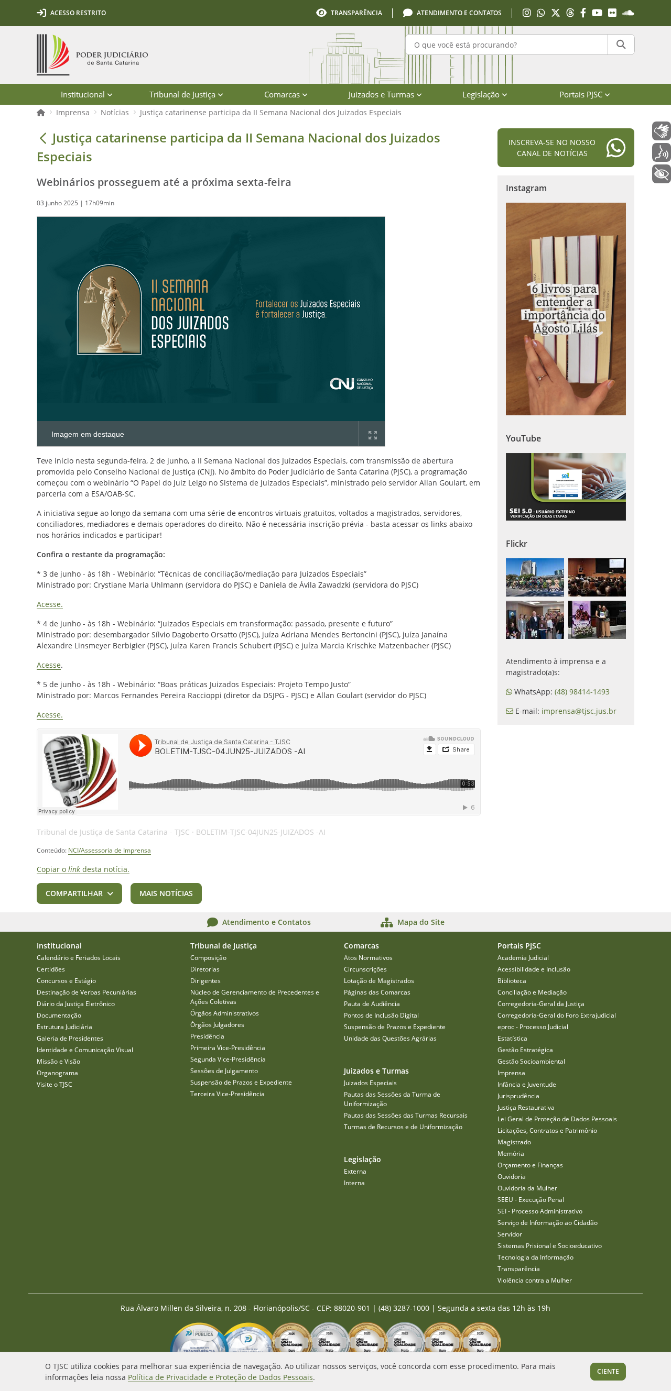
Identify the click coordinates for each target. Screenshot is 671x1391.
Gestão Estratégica (525, 1049)
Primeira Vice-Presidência (227, 1047)
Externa (355, 1171)
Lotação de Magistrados (379, 980)
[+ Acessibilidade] (661, 173)
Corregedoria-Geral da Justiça (541, 1003)
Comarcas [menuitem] (282, 94)
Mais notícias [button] (166, 893)
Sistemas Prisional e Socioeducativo (549, 1245)
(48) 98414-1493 (582, 692)
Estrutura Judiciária (64, 1026)
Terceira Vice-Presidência (227, 1093)
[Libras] (661, 131)
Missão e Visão (58, 1061)
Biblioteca (511, 980)
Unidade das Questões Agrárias (390, 1038)
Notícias (115, 112)
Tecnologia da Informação (535, 1257)
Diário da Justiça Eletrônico (76, 1003)
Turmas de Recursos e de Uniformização (403, 1126)
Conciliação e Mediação (532, 992)
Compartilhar (74, 893)
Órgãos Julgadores (217, 1024)
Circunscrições (365, 969)
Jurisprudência (518, 1095)
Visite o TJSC (54, 1084)
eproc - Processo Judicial (532, 1026)
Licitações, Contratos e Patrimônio (547, 1130)
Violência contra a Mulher (534, 1280)
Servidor (509, 1234)
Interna (354, 1182)
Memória (510, 1153)
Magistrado (514, 1142)
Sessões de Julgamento (224, 1070)
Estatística (512, 1038)
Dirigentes (205, 980)
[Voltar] (43, 137)
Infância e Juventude (526, 1084)
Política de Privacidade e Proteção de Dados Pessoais (220, 1377)
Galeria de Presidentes (70, 1038)
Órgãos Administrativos (224, 1013)
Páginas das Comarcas (377, 992)
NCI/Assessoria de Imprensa (109, 850)
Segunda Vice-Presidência (228, 1059)
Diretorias (205, 969)
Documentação (59, 1015)
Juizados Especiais (370, 1082)
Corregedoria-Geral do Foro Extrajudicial (556, 1015)
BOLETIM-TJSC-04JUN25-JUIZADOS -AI (261, 832)
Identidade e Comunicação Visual (85, 1049)
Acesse (49, 665)
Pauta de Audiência (372, 1003)
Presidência (207, 1036)
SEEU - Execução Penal (530, 1199)
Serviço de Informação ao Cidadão (547, 1222)
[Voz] (661, 152)
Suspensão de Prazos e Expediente (241, 1082)
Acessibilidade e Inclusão (533, 969)
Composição (208, 957)
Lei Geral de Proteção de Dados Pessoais (557, 1118)
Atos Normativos (368, 957)
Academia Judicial (523, 957)
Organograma (57, 1072)
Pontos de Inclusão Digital (381, 1015)
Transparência (518, 1268)
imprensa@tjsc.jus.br (579, 711)
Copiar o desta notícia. (83, 869)
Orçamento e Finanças (530, 1165)
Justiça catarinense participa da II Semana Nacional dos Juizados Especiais (271, 112)
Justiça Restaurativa (526, 1107)
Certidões (51, 969)
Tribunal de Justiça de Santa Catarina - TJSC (113, 832)
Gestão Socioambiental (531, 1061)
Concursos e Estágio (66, 980)
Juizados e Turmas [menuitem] (381, 94)
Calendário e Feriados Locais (79, 957)
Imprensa (73, 112)
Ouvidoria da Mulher (527, 1188)
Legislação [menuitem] (481, 94)
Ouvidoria (511, 1176)
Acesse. (50, 604)
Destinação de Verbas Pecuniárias (86, 992)
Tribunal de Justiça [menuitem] (182, 94)
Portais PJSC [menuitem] (580, 94)
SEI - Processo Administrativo (539, 1211)
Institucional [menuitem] (83, 94)
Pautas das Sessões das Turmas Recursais (406, 1115)
